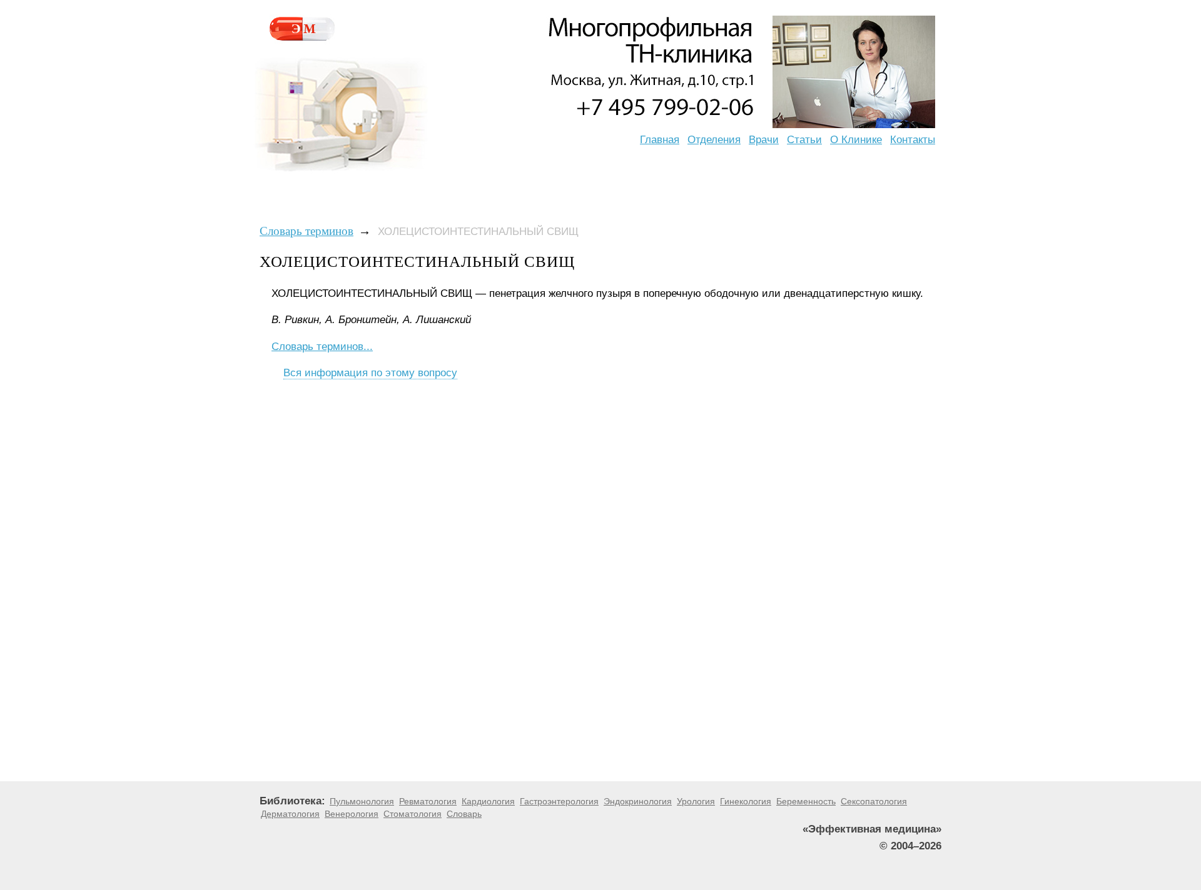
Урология (696, 801)
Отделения (714, 140)
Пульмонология (362, 801)
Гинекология (745, 801)
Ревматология (428, 801)
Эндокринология (638, 801)
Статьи (804, 140)
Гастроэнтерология (559, 801)
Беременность (806, 801)
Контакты (912, 140)
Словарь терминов (306, 231)
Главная (659, 140)
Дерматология (290, 814)
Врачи (764, 140)
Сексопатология (874, 801)
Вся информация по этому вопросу (370, 373)
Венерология (351, 814)
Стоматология (412, 814)
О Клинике (856, 140)
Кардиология (488, 801)
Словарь (464, 814)
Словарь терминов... (322, 346)
